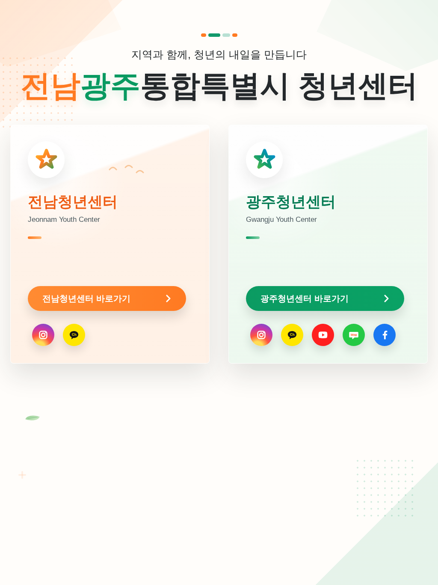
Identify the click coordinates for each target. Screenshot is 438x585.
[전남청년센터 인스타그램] (43, 335)
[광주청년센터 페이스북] (384, 335)
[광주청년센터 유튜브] (323, 335)
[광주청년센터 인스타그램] (261, 335)
